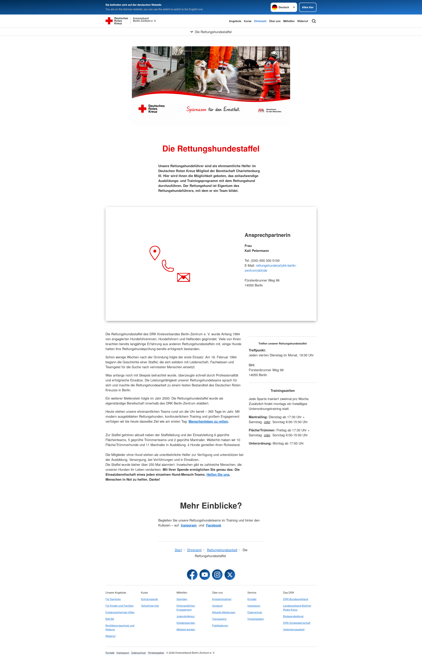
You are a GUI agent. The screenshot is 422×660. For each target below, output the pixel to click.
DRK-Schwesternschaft (296, 623)
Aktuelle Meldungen (223, 612)
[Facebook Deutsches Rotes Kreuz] (192, 574)
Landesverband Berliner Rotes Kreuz (297, 608)
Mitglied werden (186, 629)
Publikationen (220, 625)
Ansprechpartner (221, 599)
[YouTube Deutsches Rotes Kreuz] (204, 574)
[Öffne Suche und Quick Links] (313, 21)
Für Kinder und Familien (120, 606)
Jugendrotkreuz (186, 616)
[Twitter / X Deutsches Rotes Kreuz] (230, 574)
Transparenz (219, 619)
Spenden (182, 599)
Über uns (275, 21)
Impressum (253, 606)
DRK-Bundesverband (295, 599)
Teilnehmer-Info (150, 606)
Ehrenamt (260, 21)
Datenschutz (254, 612)
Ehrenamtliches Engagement (186, 608)
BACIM (110, 619)
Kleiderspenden (186, 623)
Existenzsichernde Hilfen (120, 612)
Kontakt (251, 599)
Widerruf (302, 21)
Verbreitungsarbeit (293, 629)
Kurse (248, 21)
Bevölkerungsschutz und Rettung (120, 627)
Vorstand (217, 606)
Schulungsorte (149, 599)
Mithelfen (289, 21)
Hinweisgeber (255, 619)
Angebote (235, 21)
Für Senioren (113, 599)
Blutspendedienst (293, 616)
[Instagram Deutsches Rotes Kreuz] (217, 574)
